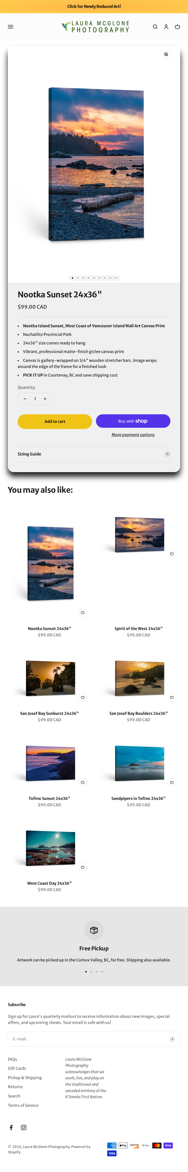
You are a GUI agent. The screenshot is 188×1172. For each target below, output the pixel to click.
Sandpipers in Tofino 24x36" (138, 798)
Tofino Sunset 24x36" (49, 798)
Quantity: (27, 387)
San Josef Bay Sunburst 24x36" (49, 713)
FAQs (12, 1059)
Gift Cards (17, 1068)
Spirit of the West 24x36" (139, 628)
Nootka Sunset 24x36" (49, 628)
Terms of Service (23, 1105)
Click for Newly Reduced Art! (94, 6)
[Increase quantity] (45, 399)
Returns (15, 1086)
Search (14, 1096)
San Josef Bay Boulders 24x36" (138, 713)
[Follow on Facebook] (11, 1127)
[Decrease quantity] (25, 399)
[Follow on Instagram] (23, 1127)
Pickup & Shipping (25, 1077)
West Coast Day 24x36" (49, 883)
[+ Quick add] (82, 612)
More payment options (133, 434)
